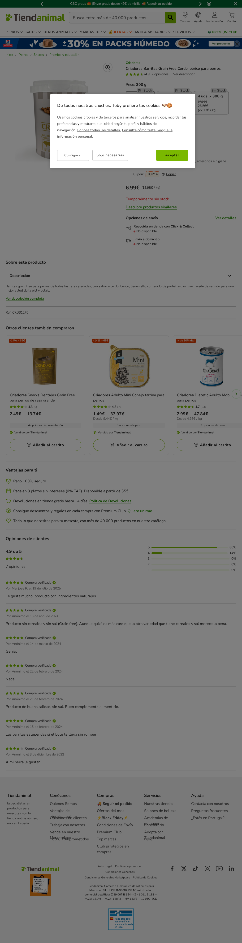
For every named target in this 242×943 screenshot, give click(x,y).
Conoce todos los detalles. (99, 130)
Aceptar (172, 155)
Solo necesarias (110, 155)
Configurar (73, 155)
